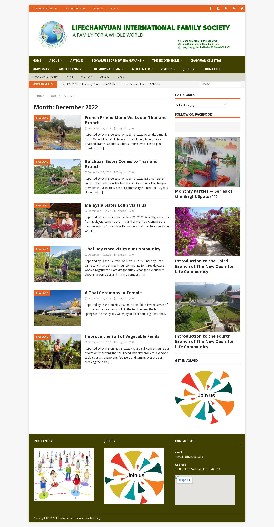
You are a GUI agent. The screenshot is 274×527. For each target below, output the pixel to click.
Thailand (86, 77)
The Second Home (165, 60)
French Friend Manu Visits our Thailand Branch (126, 120)
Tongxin (121, 128)
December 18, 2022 (99, 211)
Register (98, 8)
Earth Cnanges (69, 69)
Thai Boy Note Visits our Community (122, 249)
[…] (102, 148)
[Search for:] (220, 84)
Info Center (140, 69)
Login (114, 8)
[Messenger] (226, 8)
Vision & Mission (75, 8)
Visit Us (166, 69)
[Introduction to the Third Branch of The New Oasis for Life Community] (207, 231)
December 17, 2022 (99, 254)
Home (37, 60)
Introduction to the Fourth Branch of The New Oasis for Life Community (204, 341)
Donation (213, 69)
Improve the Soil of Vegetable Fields (122, 336)
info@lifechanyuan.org (189, 456)
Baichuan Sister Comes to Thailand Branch (121, 164)
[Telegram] (233, 8)
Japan (121, 77)
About (54, 60)
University (41, 69)
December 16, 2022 (99, 298)
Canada (104, 77)
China (69, 77)
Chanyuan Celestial (206, 60)
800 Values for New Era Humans (116, 60)
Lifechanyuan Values (45, 8)
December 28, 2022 (99, 128)
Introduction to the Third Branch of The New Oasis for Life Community (204, 266)
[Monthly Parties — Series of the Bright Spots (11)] (207, 162)
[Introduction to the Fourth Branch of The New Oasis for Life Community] (207, 307)
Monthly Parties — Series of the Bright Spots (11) (203, 193)
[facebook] (210, 8)
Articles (77, 60)
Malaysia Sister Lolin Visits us (115, 205)
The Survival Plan (106, 69)
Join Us (188, 69)
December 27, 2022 (99, 172)
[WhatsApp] (218, 8)
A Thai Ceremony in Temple (113, 292)
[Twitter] (241, 8)
